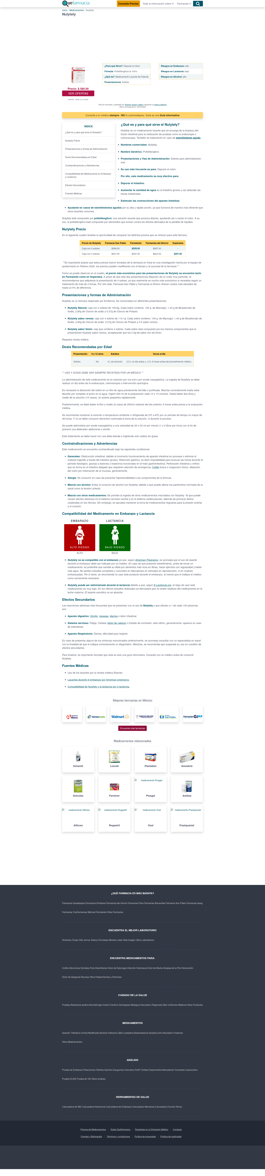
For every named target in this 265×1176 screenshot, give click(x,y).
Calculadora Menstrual (143, 1106)
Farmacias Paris (136, 903)
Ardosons (112, 1032)
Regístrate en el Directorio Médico (151, 1129)
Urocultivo (129, 1069)
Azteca (94, 940)
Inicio (64, 10)
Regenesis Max (159, 1004)
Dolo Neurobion (165, 1032)
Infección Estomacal (137, 968)
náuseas (103, 616)
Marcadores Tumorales (173, 1069)
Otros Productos (195, 1004)
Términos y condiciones (118, 1136)
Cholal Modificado (90, 1032)
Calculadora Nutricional (93, 1106)
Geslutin (66, 1032)
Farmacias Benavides (154, 903)
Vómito (94, 616)
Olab (125, 940)
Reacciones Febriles (94, 1069)
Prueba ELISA (69, 1078)
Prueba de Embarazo (72, 1069)
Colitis (155, 467)
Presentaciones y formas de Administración (86, 148)
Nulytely (153, 1032)
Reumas (85, 977)
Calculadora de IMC (72, 1106)
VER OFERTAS (78, 93)
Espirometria (155, 1069)
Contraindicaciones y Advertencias (82, 165)
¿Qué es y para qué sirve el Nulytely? (83, 132)
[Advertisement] (132, 37)
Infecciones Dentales (79, 968)
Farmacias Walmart (86, 912)
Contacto (177, 1129)
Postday (66, 1004)
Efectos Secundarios (75, 185)
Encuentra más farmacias (132, 728)
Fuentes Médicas (73, 193)
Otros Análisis (98, 1078)
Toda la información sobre (157, 3)
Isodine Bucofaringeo (92, 1004)
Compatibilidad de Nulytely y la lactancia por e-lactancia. (99, 686)
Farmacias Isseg (194, 903)
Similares (66, 940)
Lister (119, 940)
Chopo (75, 940)
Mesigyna (135, 1004)
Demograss (124, 1004)
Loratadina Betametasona (135, 1032)
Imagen (131, 940)
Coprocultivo (191, 1069)
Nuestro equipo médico (134, 104)
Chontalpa (103, 940)
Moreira (112, 940)
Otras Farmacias (115, 912)
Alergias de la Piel (172, 968)
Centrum (114, 1004)
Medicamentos (76, 10)
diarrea (114, 616)
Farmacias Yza (69, 912)
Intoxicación (187, 968)
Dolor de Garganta (71, 977)
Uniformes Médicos (177, 1004)
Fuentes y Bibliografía (91, 1136)
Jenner (87, 940)
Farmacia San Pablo (176, 903)
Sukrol (106, 1004)
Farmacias (183, 3)
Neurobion (146, 1004)
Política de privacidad (145, 1136)
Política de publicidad (170, 1136)
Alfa (81, 940)
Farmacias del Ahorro (116, 903)
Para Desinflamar (98, 968)
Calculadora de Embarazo (119, 1106)
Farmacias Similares (96, 903)
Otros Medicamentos (72, 1041)
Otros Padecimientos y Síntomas (105, 977)
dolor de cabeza (117, 623)
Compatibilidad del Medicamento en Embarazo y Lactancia (88, 175)
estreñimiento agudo (188, 137)
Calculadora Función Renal (168, 1106)
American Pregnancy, (147, 560)
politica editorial (160, 104)
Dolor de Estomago (117, 968)
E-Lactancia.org (162, 585)
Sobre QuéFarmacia (120, 1129)
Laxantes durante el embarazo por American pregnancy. (98, 679)
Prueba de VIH (84, 1078)
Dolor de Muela (154, 968)
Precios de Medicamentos (93, 1129)
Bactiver (104, 1032)
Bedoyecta (76, 1004)
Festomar (178, 1032)
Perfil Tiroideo (142, 1069)
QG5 (120, 1032)
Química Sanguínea (114, 1069)
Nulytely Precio (72, 140)
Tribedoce (76, 1032)
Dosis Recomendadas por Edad (80, 157)
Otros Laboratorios (145, 940)
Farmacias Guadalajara (73, 903)
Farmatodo (101, 912)
